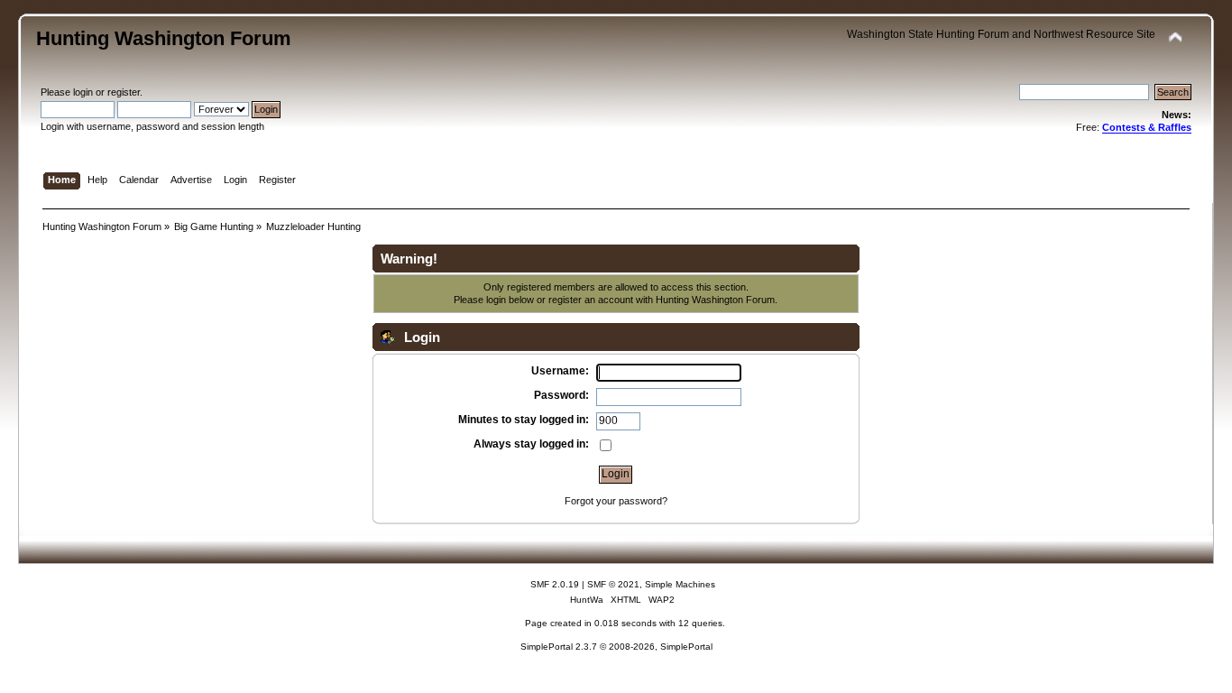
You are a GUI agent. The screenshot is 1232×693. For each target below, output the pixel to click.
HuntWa (586, 600)
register (123, 92)
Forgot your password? (616, 500)
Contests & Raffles (1146, 127)
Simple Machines (680, 584)
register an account (590, 299)
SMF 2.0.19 (554, 584)
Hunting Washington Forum (163, 38)
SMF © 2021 (613, 584)
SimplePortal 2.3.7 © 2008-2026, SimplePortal (616, 646)
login (83, 92)
